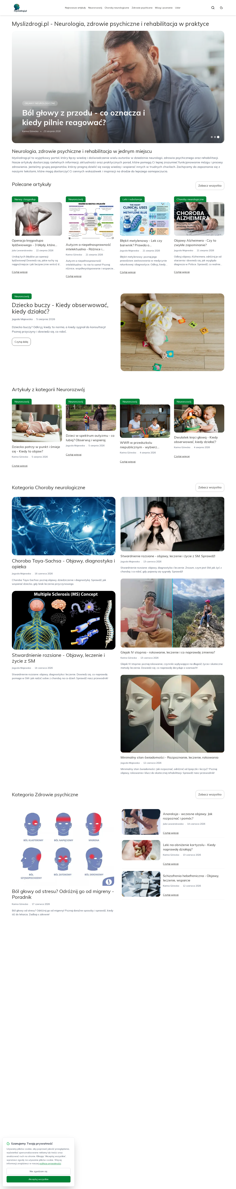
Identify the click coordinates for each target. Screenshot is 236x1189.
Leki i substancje (132, 199)
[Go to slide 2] (215, 137)
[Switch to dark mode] (221, 8)
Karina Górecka (30, 131)
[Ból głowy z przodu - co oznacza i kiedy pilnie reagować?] (118, 87)
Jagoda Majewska (129, 250)
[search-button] (213, 7)
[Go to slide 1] (212, 137)
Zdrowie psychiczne (142, 7)
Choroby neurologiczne (117, 7)
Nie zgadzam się (38, 1171)
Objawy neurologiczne (40, 103)
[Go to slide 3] (218, 137)
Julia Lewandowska (22, 250)
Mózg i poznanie (164, 7)
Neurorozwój (95, 7)
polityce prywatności (50, 1163)
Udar (177, 7)
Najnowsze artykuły (75, 7)
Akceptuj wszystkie (38, 1179)
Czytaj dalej (21, 341)
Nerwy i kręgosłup (25, 199)
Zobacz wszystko (210, 185)
